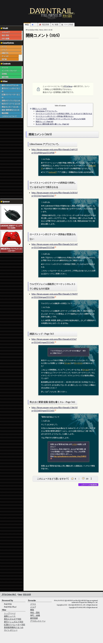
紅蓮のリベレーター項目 (14, 624)
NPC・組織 (5, 38)
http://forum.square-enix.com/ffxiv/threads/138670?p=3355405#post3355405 (55, 409)
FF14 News (68, 86)
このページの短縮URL (89, 484)
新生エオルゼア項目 (12, 619)
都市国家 (34, 618)
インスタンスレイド (9, 70)
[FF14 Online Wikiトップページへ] (51, 13)
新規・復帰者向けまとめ (10, 110)
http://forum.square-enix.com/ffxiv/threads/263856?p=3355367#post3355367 (55, 194)
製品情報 (5, 113)
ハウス (74, 444)
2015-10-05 (27, 594)
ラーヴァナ (78, 363)
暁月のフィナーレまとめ (11, 104)
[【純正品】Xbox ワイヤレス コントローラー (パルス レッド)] (11, 238)
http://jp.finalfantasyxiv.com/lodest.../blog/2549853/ (70, 456)
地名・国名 (5, 35)
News (20, 594)
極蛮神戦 (5, 77)
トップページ (10, 613)
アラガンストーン (38, 621)
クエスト (5, 67)
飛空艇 (4, 59)
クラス (4, 47)
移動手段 (5, 53)
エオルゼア (6, 32)
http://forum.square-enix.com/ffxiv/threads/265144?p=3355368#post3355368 (55, 246)
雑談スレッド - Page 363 (44, 121)
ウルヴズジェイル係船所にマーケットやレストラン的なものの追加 (60, 119)
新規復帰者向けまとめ (13, 627)
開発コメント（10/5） (39, 109)
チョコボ (5, 56)
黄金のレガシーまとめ (10, 107)
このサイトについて (9, 116)
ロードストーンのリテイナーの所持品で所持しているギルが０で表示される (64, 113)
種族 (32, 610)
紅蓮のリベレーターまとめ (11, 96)
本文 (27, 24)
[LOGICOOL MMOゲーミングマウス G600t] (11, 214)
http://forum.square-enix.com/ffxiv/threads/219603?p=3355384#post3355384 (55, 296)
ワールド (67, 363)
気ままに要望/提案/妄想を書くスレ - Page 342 (52, 124)
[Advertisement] (10, 158)
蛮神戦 (4, 74)
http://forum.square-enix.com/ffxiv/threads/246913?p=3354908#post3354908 (55, 151)
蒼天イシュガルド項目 (13, 622)
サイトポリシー (10, 630)
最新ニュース (10, 616)
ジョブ (4, 50)
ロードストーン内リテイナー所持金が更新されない (55, 116)
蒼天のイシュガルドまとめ (11, 89)
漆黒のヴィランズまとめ (11, 100)
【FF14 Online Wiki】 (8, 594)
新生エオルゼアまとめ (10, 85)
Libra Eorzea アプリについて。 (47, 111)
